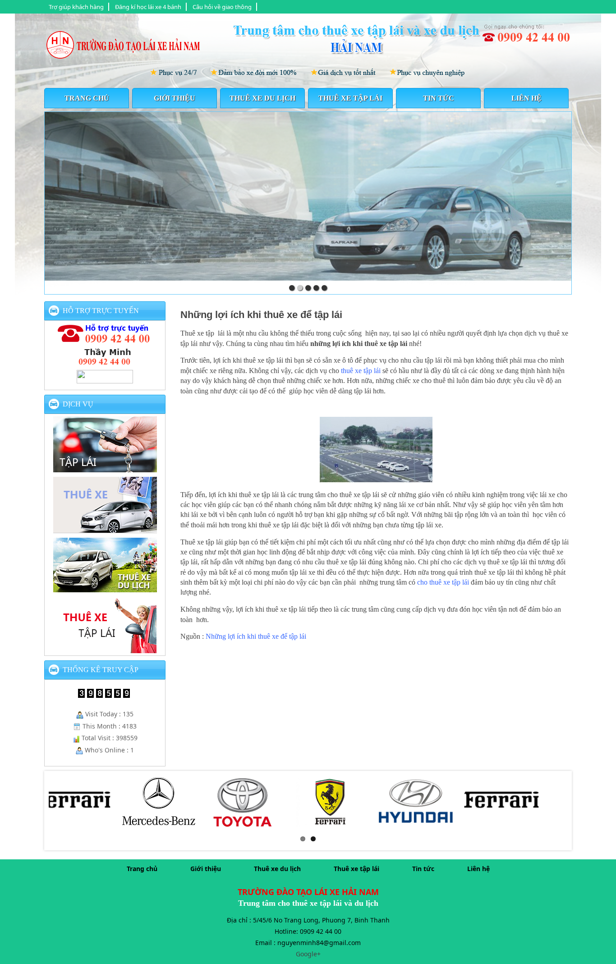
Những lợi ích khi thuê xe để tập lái (261, 314)
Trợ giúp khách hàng (76, 7)
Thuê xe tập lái (350, 98)
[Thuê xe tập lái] (105, 649)
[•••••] (308, 196)
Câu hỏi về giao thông (222, 7)
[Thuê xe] (105, 529)
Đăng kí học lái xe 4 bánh (148, 7)
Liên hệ (526, 98)
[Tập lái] (105, 468)
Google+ (308, 954)
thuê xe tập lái (361, 370)
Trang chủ (86, 98)
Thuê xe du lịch (262, 98)
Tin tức (438, 98)
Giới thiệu (174, 98)
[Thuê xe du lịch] (105, 588)
